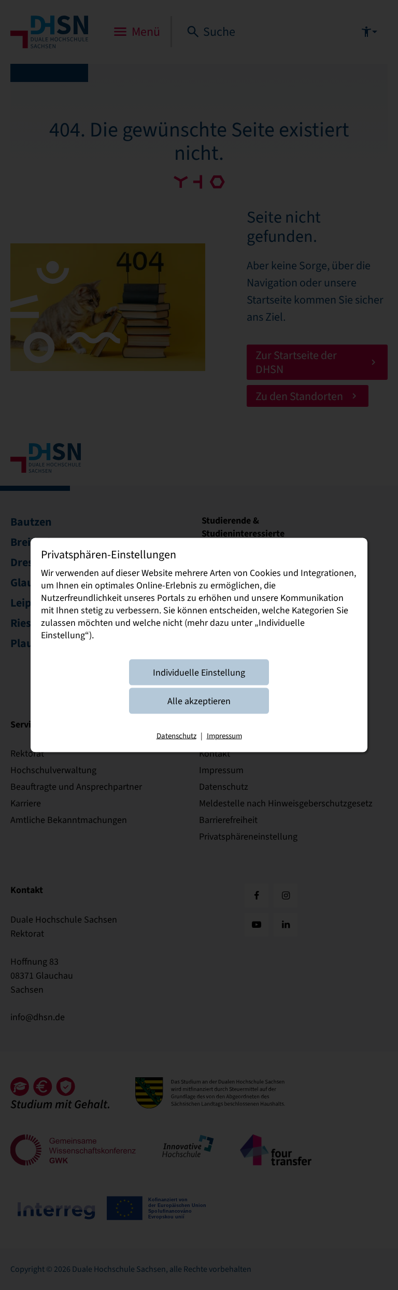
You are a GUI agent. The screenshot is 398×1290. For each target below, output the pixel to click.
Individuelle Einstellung (199, 672)
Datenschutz (176, 735)
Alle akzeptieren (199, 700)
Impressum (224, 735)
